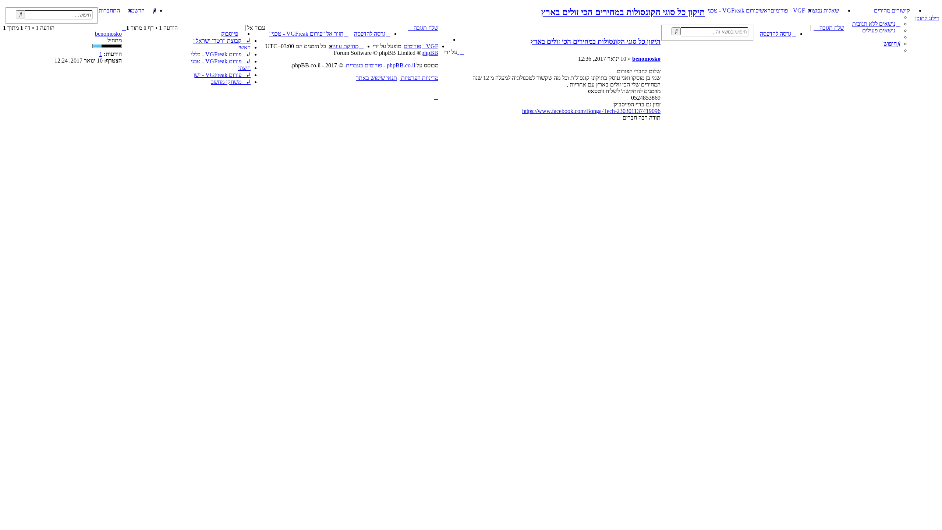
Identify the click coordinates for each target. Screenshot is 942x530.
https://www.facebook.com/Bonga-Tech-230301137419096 (591, 111)
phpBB (429, 53)
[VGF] (935, 9)
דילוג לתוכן (927, 18)
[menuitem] (876, 24)
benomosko (108, 34)
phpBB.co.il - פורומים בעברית (380, 65)
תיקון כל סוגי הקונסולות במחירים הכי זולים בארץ (623, 12)
